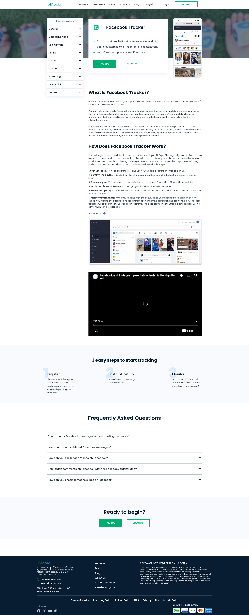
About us (100, 578)
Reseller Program (105, 587)
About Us (125, 4)
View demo (132, 64)
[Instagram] (56, 611)
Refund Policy (123, 600)
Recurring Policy (102, 600)
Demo (112, 4)
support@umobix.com (51, 583)
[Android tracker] (104, 213)
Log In (166, 4)
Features (100, 563)
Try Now (186, 4)
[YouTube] (50, 611)
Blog (136, 4)
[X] (44, 611)
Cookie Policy (171, 600)
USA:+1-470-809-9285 (51, 579)
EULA (136, 600)
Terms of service (80, 600)
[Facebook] (38, 611)
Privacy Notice (151, 600)
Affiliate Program (105, 582)
